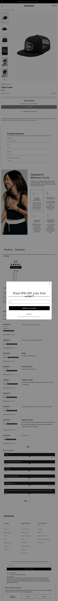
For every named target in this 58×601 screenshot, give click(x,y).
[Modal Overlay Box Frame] (29, 300)
